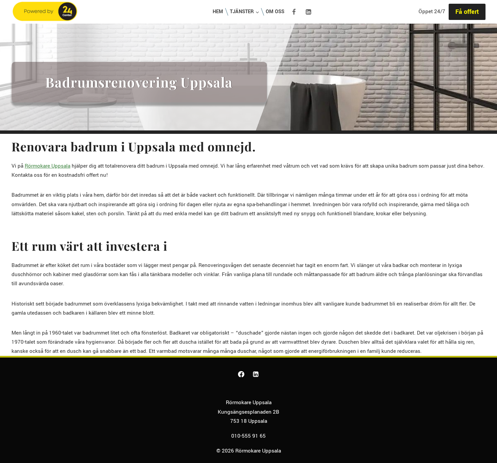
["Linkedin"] (308, 11)
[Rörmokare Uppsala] (44, 12)
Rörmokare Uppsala (47, 166)
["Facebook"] (293, 11)
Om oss (275, 11)
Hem (218, 11)
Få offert (467, 11)
